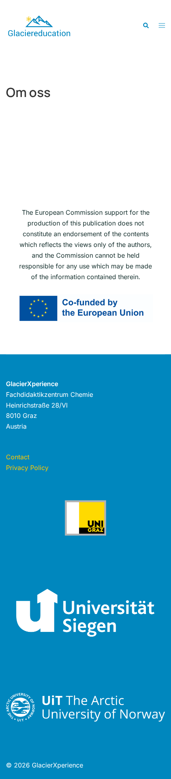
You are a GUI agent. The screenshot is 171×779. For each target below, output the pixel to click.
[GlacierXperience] (39, 25)
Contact (17, 457)
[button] (145, 26)
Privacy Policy (27, 468)
